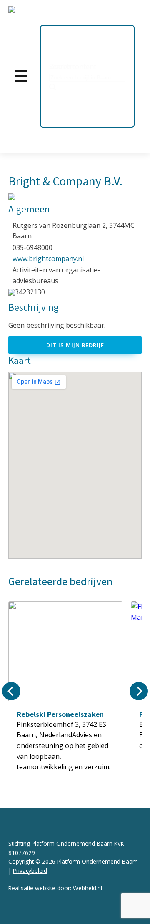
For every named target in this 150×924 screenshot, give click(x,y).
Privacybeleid (30, 871)
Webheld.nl (87, 888)
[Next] (139, 691)
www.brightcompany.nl (48, 258)
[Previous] (11, 691)
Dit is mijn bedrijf (75, 345)
